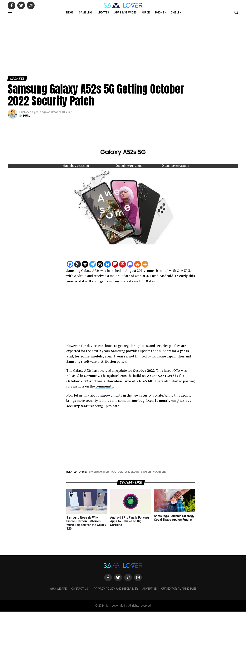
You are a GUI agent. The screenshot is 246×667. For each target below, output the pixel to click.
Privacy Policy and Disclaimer (116, 588)
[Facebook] (70, 264)
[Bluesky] (107, 264)
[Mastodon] (130, 264)
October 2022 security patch (132, 472)
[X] (77, 264)
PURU (27, 115)
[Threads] (100, 264)
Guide (146, 12)
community (104, 386)
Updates (103, 12)
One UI (174, 12)
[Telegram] (92, 264)
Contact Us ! (80, 588)
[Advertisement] (115, 46)
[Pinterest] (122, 264)
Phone (159, 12)
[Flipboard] (115, 264)
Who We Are (58, 588)
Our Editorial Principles (179, 588)
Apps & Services (125, 12)
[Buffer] (85, 264)
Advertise (149, 588)
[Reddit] (137, 264)
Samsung (85, 12)
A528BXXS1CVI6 (100, 472)
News (70, 12)
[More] (145, 264)
